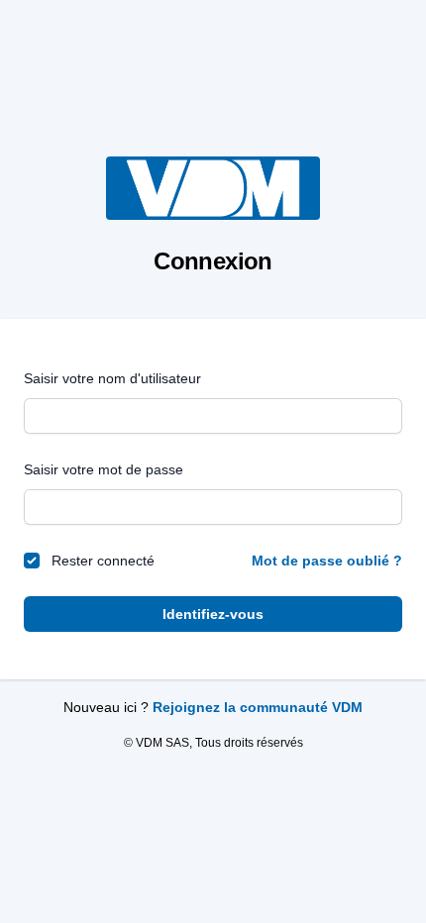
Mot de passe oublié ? (327, 560)
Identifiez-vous (213, 614)
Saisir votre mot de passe (103, 469)
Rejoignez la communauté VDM (258, 707)
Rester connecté (103, 560)
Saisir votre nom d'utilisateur (112, 378)
